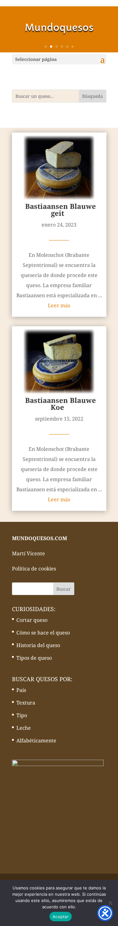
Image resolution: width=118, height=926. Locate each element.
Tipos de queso (34, 657)
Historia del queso (38, 645)
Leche (23, 727)
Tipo (21, 715)
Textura (25, 702)
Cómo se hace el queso (43, 632)
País (21, 690)
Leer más (59, 305)
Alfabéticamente (36, 740)
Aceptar (61, 916)
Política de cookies (34, 568)
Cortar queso (32, 619)
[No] (110, 903)
